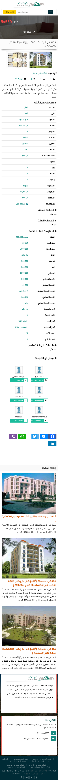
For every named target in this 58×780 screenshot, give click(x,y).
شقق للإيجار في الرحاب (40, 761)
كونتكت (5, 759)
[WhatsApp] (22, 436)
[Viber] (13, 436)
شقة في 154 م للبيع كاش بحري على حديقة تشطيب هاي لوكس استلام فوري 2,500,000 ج (32, 583)
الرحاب (9, 689)
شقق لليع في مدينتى (20, 759)
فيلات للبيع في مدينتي (15, 765)
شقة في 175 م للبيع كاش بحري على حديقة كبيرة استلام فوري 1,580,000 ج (29, 651)
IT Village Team (36, 774)
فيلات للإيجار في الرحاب (40, 767)
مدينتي (18, 689)
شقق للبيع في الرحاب (17, 761)
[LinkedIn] (52, 443)
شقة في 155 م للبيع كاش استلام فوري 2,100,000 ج (29, 518)
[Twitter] (34, 436)
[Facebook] (52, 436)
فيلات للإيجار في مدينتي (17, 767)
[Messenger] (43, 436)
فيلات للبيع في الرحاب (37, 765)
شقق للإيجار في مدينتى (42, 759)
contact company (39, 770)
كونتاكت (43, 685)
